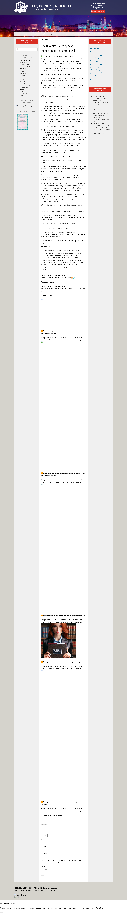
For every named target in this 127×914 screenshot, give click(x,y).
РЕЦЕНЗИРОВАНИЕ (24, 93)
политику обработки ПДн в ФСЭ (51, 863)
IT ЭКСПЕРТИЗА (23, 70)
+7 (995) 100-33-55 (98, 5)
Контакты (92, 34)
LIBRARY (21, 95)
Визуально (43, 824)
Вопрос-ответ (54, 34)
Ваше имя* (44, 840)
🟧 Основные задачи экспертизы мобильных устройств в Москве (63, 615)
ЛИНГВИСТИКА (23, 62)
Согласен (2, 912)
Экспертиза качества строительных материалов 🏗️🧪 (58, 278)
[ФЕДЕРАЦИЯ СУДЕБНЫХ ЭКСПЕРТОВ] (21, 12)
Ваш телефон (45, 847)
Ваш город (44, 854)
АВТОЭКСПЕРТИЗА (24, 76)
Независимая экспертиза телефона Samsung (55, 275)
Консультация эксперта (100, 89)
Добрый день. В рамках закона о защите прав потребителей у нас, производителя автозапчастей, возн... (101, 117)
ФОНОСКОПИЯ (23, 91)
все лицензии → (20, 132)
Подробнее (99, 908)
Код (45, 824)
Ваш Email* (44, 836)
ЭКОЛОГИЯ (22, 81)
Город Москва (94, 48)
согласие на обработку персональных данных (60, 860)
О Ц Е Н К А (22, 78)
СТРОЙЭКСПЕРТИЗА (24, 64)
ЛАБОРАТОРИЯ (23, 89)
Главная (34, 34)
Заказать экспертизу (98, 11)
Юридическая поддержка (27, 41)
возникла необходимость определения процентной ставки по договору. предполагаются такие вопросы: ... (102, 127)
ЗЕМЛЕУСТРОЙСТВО (24, 66)
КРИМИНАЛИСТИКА (24, 60)
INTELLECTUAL (23, 83)
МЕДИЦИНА (22, 68)
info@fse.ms (98, 8)
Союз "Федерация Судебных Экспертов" (45, 890)
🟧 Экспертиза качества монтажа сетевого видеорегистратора (62, 662)
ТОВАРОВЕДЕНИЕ (24, 87)
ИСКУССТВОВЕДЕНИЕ (25, 85)
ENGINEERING (22, 72)
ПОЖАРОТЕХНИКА (24, 74)
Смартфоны (44, 39)
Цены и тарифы (73, 34)
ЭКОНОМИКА (22, 80)
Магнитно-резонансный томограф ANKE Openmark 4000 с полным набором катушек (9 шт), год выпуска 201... (101, 100)
